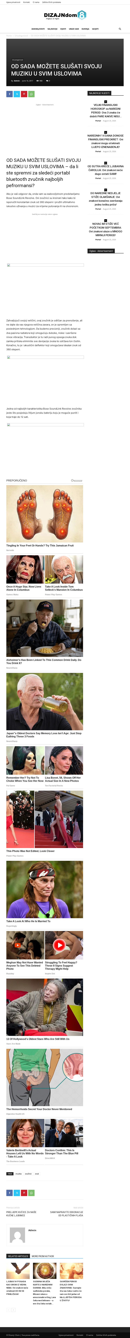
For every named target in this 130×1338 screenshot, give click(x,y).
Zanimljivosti (38, 29)
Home (9, 35)
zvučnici (28, 1174)
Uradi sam (74, 29)
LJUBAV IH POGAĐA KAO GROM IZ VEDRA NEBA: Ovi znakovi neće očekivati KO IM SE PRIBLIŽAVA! (17, 1287)
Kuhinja (85, 29)
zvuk (37, 1174)
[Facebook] (9, 94)
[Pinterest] (24, 94)
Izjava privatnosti (13, 2)
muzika (19, 1174)
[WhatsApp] (31, 94)
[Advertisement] (44, 128)
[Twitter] (17, 94)
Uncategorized (21, 35)
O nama (36, 2)
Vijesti (63, 29)
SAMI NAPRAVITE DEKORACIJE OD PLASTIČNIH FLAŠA (66, 1214)
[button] (120, 29)
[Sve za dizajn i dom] (65, 15)
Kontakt (26, 2)
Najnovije (52, 29)
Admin (17, 81)
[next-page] (13, 1310)
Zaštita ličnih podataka (51, 2)
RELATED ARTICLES (18, 1256)
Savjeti (95, 29)
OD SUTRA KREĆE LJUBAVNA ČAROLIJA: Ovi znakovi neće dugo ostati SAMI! (106, 170)
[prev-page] (8, 1310)
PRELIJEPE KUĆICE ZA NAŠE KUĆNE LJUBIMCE (21, 1214)
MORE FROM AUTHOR (43, 1256)
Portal (98, 120)
